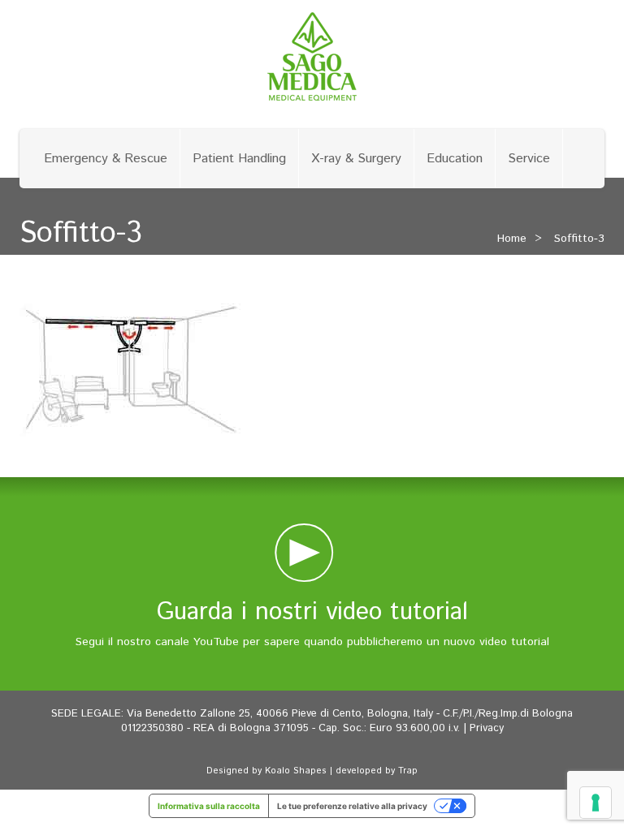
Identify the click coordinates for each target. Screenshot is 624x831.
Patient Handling (239, 158)
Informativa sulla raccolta (209, 806)
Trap (408, 770)
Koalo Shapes (296, 770)
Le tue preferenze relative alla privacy (352, 806)
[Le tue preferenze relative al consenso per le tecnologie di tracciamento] (595, 802)
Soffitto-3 (579, 238)
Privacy (487, 728)
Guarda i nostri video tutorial (312, 612)
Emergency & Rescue (105, 158)
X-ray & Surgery (356, 158)
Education (455, 158)
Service (529, 158)
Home (511, 238)
